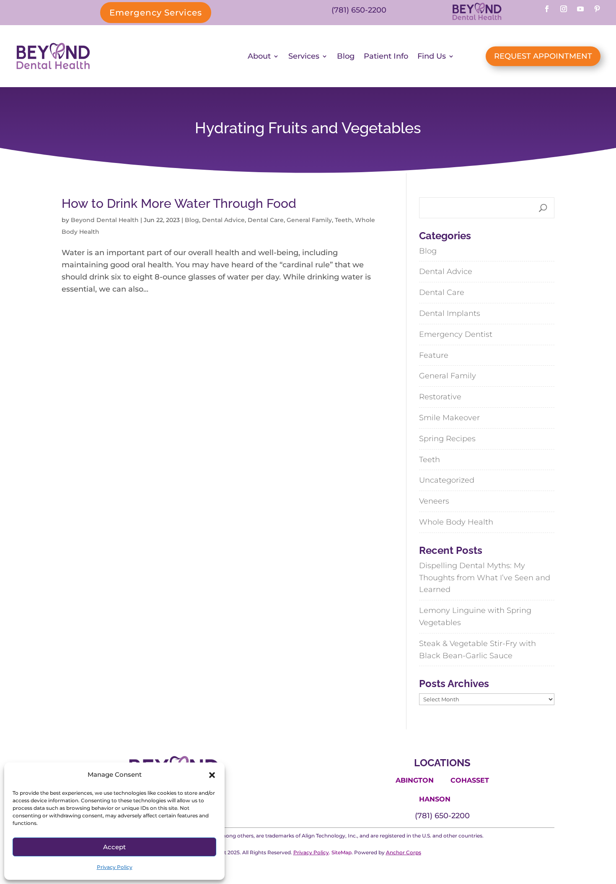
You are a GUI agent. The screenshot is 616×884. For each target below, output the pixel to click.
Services (303, 56)
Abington (415, 780)
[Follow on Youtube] (580, 9)
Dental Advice (223, 220)
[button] (212, 775)
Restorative (440, 396)
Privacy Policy (114, 867)
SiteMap (341, 852)
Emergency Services (155, 13)
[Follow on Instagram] (563, 9)
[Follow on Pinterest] (597, 9)
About (259, 56)
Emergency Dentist (455, 334)
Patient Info (386, 56)
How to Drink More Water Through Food (179, 203)
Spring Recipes (447, 438)
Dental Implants (449, 313)
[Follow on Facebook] (547, 9)
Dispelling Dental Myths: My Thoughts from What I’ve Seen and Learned (484, 578)
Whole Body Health (456, 522)
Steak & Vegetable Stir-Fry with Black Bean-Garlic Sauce (477, 649)
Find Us (431, 56)
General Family (309, 220)
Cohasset (469, 780)
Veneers (434, 501)
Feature (433, 355)
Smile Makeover (449, 417)
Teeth (343, 220)
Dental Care (266, 220)
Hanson (434, 799)
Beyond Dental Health (105, 220)
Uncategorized (446, 480)
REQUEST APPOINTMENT (543, 56)
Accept (114, 847)
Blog (346, 56)
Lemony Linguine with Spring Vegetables (475, 616)
